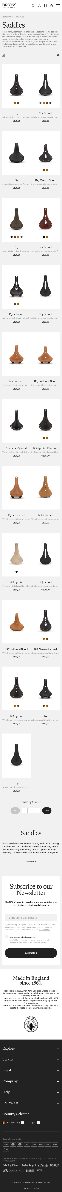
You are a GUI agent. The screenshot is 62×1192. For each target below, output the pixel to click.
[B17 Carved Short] (45, 160)
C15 (16, 783)
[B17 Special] (16, 696)
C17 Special (16, 582)
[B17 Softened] (45, 495)
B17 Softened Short (16, 649)
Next (47, 810)
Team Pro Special (16, 448)
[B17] (16, 93)
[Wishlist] (45, 5)
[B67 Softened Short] (45, 361)
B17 (16, 113)
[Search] (33, 6)
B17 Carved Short (45, 180)
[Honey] (15, 103)
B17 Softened (45, 515)
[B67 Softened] (16, 361)
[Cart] (51, 6)
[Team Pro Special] (16, 428)
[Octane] (40, 103)
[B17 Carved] (45, 227)
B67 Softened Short (45, 381)
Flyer (45, 716)
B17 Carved (45, 247)
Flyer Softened (16, 515)
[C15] (16, 763)
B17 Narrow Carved (45, 649)
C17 (16, 247)
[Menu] (58, 6)
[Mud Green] (50, 103)
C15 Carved (45, 314)
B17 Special (16, 716)
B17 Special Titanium (45, 448)
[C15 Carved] (45, 294)
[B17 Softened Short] (16, 629)
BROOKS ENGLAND (26, 1182)
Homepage (7, 16)
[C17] (16, 227)
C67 (16, 180)
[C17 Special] (16, 562)
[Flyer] (45, 696)
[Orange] (44, 103)
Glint (48, 1182)
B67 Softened (16, 381)
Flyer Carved (16, 314)
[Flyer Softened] (16, 495)
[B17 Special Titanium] (45, 428)
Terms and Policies (31, 1188)
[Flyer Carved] (16, 294)
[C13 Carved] (45, 562)
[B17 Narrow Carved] (45, 629)
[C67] (16, 160)
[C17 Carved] (45, 93)
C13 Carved (45, 582)
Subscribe (31, 953)
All (3, 54)
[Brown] (18, 103)
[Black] (12, 237)
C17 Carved (45, 113)
